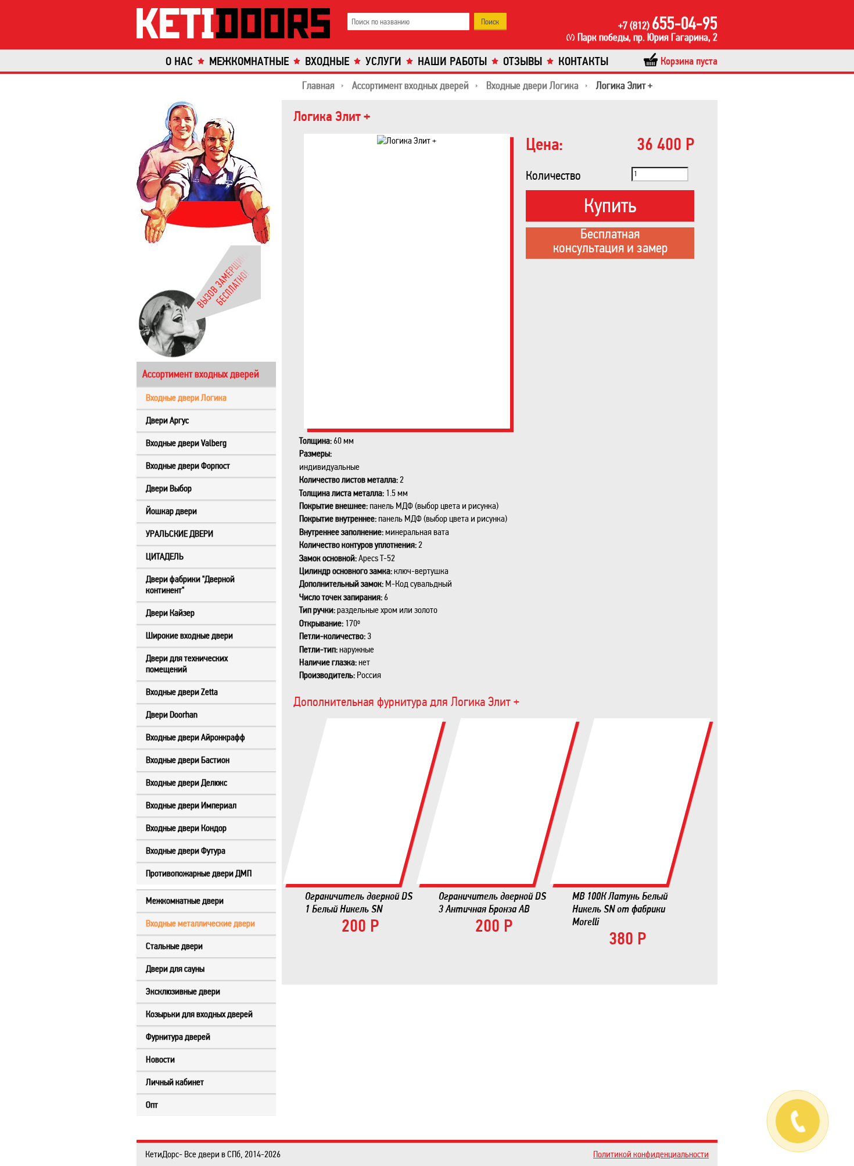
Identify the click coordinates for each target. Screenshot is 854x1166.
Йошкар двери (171, 510)
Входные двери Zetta (182, 691)
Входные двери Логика (186, 397)
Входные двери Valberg (186, 442)
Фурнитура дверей (178, 1036)
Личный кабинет (175, 1081)
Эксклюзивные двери (183, 991)
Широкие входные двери (189, 635)
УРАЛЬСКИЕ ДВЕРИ (179, 533)
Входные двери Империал (191, 805)
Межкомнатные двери (185, 900)
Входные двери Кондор (186, 827)
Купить (610, 205)
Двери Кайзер (170, 612)
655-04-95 (667, 23)
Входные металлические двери (200, 923)
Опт (152, 1104)
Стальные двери (174, 945)
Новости (160, 1059)
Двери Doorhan (172, 714)
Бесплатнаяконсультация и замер (610, 241)
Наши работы (452, 61)
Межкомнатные (249, 61)
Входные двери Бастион (187, 759)
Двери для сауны (175, 968)
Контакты (583, 61)
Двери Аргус (167, 420)
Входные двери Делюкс (186, 782)
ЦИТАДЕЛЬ (165, 556)
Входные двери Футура (185, 850)
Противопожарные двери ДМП (199, 873)
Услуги (383, 61)
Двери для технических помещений (187, 663)
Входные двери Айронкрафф (195, 737)
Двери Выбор (169, 488)
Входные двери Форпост (188, 465)
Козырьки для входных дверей (199, 1013)
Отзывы (522, 61)
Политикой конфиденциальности (651, 1154)
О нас (179, 61)
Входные (327, 61)
